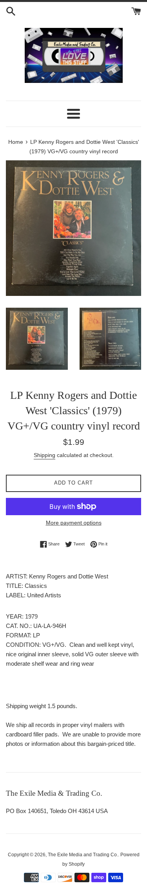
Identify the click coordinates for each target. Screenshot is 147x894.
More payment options (74, 523)
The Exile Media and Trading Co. (83, 854)
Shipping (44, 455)
